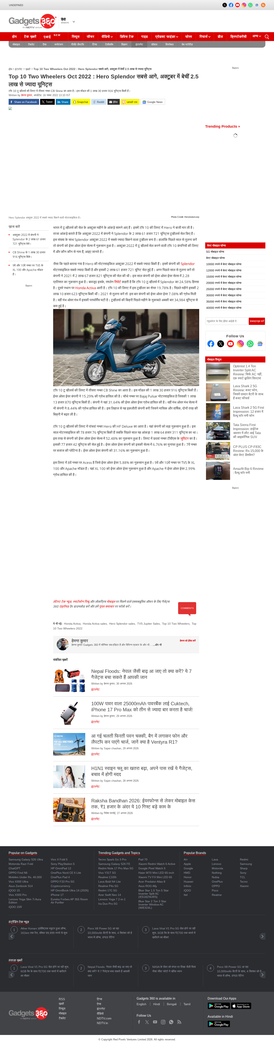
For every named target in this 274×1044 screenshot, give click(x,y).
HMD (187, 872)
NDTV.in (102, 1023)
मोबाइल (16, 44)
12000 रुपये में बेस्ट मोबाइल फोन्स (223, 270)
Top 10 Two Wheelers (176, 623)
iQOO (187, 890)
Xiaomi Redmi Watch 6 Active (156, 863)
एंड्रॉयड (64, 606)
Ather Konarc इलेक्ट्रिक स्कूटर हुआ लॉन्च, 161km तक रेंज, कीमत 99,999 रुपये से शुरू (44, 930)
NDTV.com (104, 1018)
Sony (243, 872)
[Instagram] (240, 343)
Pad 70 (142, 859)
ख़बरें (27, 69)
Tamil (187, 1004)
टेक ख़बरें (30, 37)
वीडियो (106, 37)
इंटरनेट (139, 44)
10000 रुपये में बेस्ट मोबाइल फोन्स (223, 264)
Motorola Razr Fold (21, 863)
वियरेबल (169, 44)
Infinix (187, 886)
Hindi (156, 1004)
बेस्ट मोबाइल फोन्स (215, 258)
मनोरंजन (59, 44)
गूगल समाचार (106, 606)
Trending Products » (222, 126)
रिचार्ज (204, 37)
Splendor (188, 263)
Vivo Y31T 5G (107, 872)
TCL (242, 877)
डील (220, 37)
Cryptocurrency (60, 886)
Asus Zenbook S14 (21, 886)
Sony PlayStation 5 (63, 863)
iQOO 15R (15, 906)
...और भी (157, 644)
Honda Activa (85, 287)
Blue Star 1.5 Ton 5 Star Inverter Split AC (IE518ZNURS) (153, 893)
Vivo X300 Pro (18, 894)
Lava (215, 859)
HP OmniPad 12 (61, 868)
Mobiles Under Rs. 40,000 (25, 877)
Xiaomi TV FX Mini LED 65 (155, 877)
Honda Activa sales (95, 623)
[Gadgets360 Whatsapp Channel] (250, 343)
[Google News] (260, 343)
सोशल (154, 44)
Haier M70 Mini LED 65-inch (156, 872)
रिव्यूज (76, 37)
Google (188, 868)
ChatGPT (14, 868)
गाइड (144, 37)
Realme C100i (107, 877)
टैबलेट (31, 44)
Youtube (155, 1021)
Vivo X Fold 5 (59, 859)
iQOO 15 (14, 890)
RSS (62, 999)
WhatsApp (171, 1021)
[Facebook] (210, 343)
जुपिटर (184, 438)
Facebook (139, 1021)
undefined (16, 5)
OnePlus (217, 881)
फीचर (90, 37)
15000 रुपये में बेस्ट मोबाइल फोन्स (223, 276)
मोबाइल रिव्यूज (214, 359)
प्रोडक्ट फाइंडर (165, 37)
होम (14, 37)
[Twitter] (220, 343)
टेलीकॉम (109, 44)
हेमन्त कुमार (26, 95)
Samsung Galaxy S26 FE (114, 863)
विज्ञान (124, 44)
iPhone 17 (57, 894)
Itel (186, 894)
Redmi (244, 859)
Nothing (217, 872)
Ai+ (186, 859)
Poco (215, 890)
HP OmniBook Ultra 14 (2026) (70, 890)
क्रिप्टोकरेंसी (238, 37)
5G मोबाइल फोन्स (215, 251)
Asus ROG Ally (147, 886)
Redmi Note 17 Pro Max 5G (115, 868)
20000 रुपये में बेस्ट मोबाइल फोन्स (223, 282)
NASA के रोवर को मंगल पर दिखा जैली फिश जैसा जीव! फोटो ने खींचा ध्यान (174, 969)
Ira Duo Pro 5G (108, 903)
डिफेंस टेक (127, 37)
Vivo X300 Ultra (18, 881)
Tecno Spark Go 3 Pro (112, 859)
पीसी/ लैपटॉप (77, 44)
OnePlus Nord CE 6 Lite (66, 872)
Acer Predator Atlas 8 (151, 881)
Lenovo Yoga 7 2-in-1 (112, 899)
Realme (217, 894)
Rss (179, 1021)
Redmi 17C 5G (107, 890)
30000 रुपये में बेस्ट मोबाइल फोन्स (223, 295)
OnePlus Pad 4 (60, 877)
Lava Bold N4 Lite (109, 881)
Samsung (246, 863)
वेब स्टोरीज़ (187, 44)
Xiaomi (244, 886)
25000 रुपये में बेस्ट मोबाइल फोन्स (223, 289)
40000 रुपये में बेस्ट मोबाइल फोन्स (223, 307)
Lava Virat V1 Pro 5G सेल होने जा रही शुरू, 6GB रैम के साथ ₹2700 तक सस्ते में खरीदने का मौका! (173, 933)
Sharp (244, 868)
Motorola (217, 868)
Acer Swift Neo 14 (109, 894)
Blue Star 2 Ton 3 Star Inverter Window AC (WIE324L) (152, 904)
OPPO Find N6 (18, 872)
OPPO (216, 886)
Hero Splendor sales (122, 623)
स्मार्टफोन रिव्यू (81, 601)
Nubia (215, 877)
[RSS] (263, 5)
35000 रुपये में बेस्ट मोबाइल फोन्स (223, 301)
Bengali (172, 1004)
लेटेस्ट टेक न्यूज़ (62, 601)
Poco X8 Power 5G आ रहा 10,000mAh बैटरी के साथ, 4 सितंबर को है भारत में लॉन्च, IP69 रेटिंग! (110, 933)
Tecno (244, 881)
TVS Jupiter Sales (148, 623)
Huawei (188, 881)
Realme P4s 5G (108, 886)
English (141, 1004)
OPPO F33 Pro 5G (62, 881)
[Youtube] (230, 343)
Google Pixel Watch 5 (151, 868)
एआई (52, 36)
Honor (188, 877)
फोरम (188, 37)
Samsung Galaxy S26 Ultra (26, 859)
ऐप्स (44, 44)
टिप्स (94, 44)
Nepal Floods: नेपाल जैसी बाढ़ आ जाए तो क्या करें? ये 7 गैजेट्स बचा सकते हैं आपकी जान (110, 971)
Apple (187, 863)
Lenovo (216, 863)
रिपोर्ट (117, 281)
